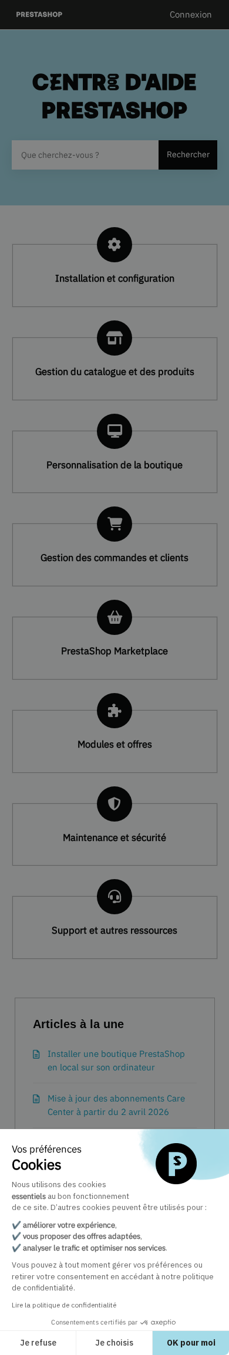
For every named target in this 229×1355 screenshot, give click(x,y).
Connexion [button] (191, 14)
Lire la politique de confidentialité (64, 1304)
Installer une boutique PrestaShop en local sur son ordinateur (116, 1060)
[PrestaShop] (40, 15)
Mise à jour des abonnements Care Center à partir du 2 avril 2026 (116, 1105)
